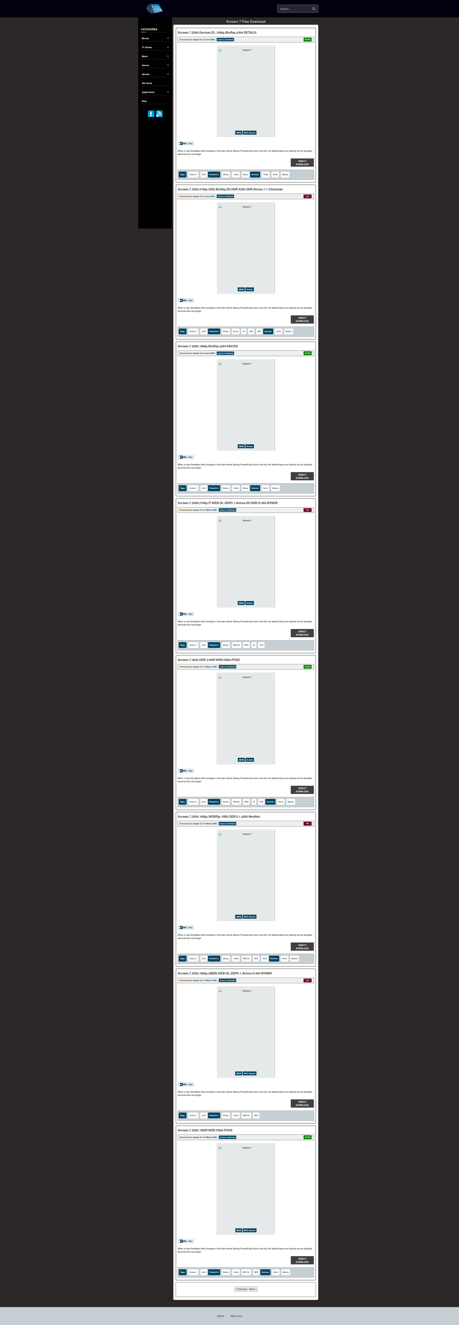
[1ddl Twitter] (151, 113)
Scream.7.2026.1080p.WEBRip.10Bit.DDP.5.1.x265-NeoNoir (219, 816)
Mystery (285, 174)
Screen (250, 289)
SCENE (308, 39)
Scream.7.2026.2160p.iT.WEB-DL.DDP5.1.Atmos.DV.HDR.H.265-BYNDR (228, 503)
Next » (253, 1289)
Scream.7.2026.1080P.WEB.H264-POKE (205, 1130)
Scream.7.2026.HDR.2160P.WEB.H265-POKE (209, 660)
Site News (147, 83)
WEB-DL (236, 645)
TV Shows (147, 47)
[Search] (314, 9)
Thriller (265, 174)
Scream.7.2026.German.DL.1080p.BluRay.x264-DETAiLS (217, 32)
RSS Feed (236, 1316)
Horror (275, 174)
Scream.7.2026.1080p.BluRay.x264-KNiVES (208, 346)
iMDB (238, 132)
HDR (259, 331)
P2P (307, 196)
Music (145, 56)
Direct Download (302, 162)
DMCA (220, 1316)
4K (244, 331)
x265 (264, 958)
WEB (246, 645)
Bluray (245, 174)
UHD (251, 331)
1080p (235, 174)
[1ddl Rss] (159, 113)
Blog (144, 101)
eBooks (146, 74)
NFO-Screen (249, 132)
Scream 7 (193, 174)
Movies (145, 38)
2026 (204, 174)
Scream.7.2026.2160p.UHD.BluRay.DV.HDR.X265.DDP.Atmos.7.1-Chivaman (230, 189)
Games (145, 65)
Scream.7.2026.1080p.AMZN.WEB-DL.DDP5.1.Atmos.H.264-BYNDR (225, 973)
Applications (148, 92)
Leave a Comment (225, 39)
